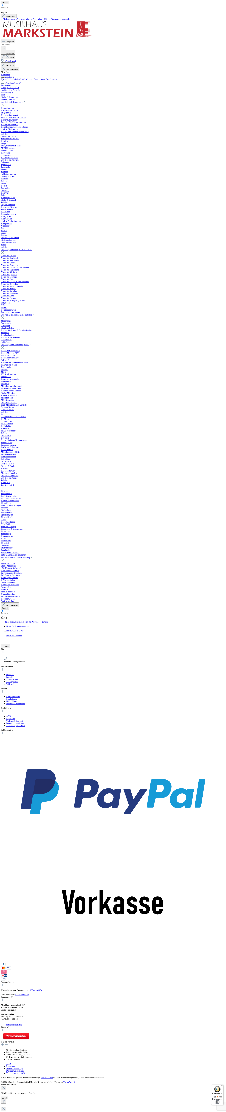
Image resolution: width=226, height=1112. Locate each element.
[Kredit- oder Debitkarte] (6, 969)
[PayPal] (113, 847)
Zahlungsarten (40, 79)
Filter (7, 647)
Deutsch (4, 7)
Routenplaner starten (13, 1025)
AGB (3, 19)
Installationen (11, 699)
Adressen (29, 79)
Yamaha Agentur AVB (60, 19)
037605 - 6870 (36, 990)
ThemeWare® (69, 1082)
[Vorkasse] (113, 961)
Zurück (4, 1098)
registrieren (9, 77)
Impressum (10, 19)
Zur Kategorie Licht (9, 485)
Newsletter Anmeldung (15, 704)
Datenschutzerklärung (42, 19)
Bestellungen (51, 79)
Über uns (10, 674)
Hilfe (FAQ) (11, 701)
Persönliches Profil (17, 79)
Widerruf (10, 684)
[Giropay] (4, 976)
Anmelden (5, 74)
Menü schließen (12, 70)
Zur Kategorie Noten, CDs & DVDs (16, 250)
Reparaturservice (13, 696)
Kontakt (9, 677)
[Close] (3, 1088)
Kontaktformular (22, 995)
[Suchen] (3, 48)
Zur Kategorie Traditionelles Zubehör (16, 315)
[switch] (217, 1102)
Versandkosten (12, 679)
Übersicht (5, 79)
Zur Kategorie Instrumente (12, 102)
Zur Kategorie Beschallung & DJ (15, 345)
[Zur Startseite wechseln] (47, 37)
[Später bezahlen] (3, 965)
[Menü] (221, 1086)
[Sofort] (4, 973)
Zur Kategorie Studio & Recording (15, 557)
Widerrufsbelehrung (24, 19)
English (4, 12)
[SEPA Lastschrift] (3, 980)
